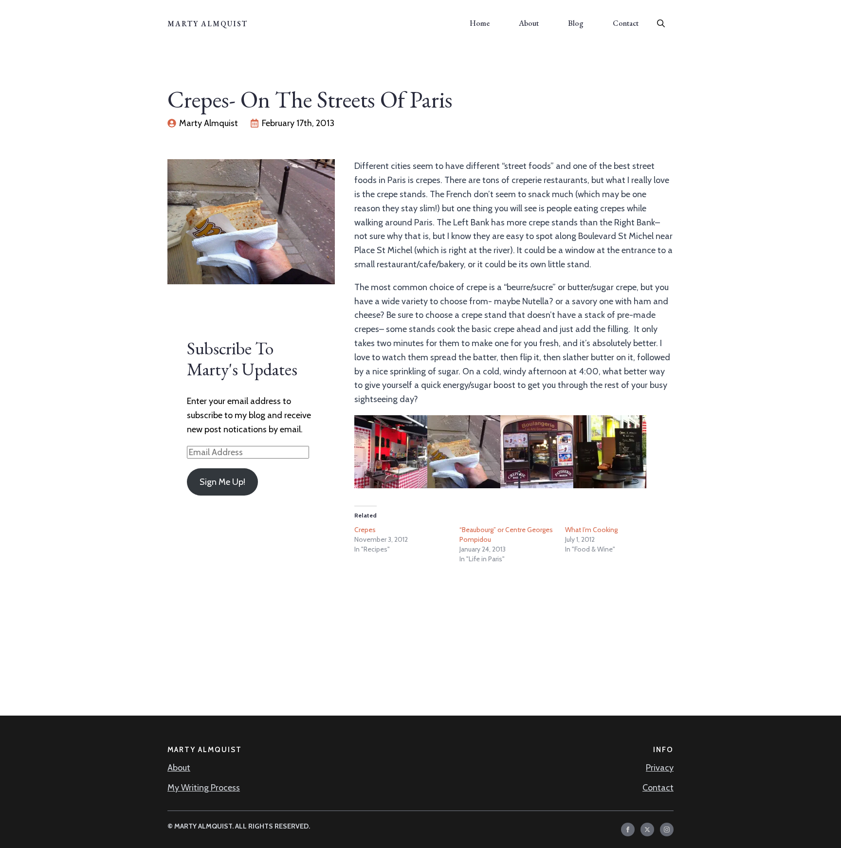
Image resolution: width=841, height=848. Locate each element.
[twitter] (647, 829)
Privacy (660, 767)
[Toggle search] (661, 23)
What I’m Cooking (591, 529)
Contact (626, 23)
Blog (576, 23)
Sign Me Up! (222, 482)
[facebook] (628, 829)
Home (480, 23)
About (529, 23)
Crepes (365, 529)
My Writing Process (203, 787)
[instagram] (667, 829)
